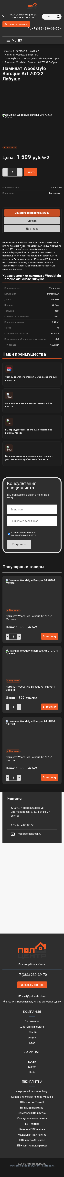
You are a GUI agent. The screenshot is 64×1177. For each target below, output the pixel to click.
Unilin (32, 1072)
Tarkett (32, 1067)
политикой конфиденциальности (23, 533)
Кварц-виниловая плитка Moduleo (32, 1097)
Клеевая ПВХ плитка (32, 1129)
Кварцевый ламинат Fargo (32, 1091)
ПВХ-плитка (32, 1081)
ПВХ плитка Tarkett (32, 1102)
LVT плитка (32, 1124)
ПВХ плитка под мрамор (32, 1145)
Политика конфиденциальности (24, 1166)
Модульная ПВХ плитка (32, 1134)
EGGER (32, 1061)
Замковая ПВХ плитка (32, 1113)
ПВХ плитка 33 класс (32, 1140)
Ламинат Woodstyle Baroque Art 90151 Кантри (29, 759)
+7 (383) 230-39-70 (45, 28)
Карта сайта (48, 1166)
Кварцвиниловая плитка (32, 1118)
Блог (32, 1043)
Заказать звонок (32, 984)
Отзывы (32, 1032)
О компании (32, 1021)
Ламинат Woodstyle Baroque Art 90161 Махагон (29, 618)
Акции (32, 1037)
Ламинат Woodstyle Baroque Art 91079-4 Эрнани (30, 688)
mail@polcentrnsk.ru (29, 833)
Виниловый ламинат (32, 1107)
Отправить (19, 544)
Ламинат (32, 1052)
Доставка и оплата (32, 1026)
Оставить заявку (16, 24)
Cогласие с (23, 534)
